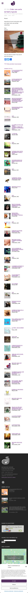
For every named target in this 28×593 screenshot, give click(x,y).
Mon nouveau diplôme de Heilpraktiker (17, 108)
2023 (13, 169)
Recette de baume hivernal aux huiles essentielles (16, 205)
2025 (13, 116)
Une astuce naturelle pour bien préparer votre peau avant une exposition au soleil (17, 100)
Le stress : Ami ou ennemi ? (18, 328)
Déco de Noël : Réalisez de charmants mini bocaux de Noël (17, 381)
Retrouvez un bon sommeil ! (16, 302)
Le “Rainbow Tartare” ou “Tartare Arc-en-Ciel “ (18, 266)
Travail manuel (17, 64)
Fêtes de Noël (10, 64)
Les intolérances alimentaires (16, 275)
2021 (13, 222)
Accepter (14, 580)
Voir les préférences (14, 588)
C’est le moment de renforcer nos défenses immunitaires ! (17, 249)
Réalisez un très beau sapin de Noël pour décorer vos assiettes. (17, 408)
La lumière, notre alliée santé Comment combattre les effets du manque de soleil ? (17, 127)
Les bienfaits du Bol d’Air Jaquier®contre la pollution (18, 373)
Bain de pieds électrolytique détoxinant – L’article (17, 214)
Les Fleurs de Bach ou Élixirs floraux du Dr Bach (17, 161)
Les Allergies (15, 283)
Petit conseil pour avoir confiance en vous (18, 319)
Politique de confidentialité (8, 591)
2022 (13, 195)
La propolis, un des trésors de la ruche (16, 178)
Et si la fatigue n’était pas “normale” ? (17, 71)
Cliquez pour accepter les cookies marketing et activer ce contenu (14, 41)
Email (3, 540)
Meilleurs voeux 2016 (17, 398)
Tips (16, 14)
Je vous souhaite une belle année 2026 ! (17, 80)
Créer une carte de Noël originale (17, 355)
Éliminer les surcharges (17, 389)
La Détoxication (16, 425)
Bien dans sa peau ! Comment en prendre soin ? (17, 240)
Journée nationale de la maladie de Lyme (18, 311)
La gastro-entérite (16, 416)
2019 (13, 292)
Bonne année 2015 (16, 433)
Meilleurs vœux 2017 (17, 363)
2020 (13, 257)
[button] (26, 566)
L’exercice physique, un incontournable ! (17, 346)
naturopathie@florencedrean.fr (11, 474)
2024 (13, 142)
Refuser (14, 584)
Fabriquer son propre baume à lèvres (17, 231)
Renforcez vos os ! (16, 186)
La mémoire (14, 133)
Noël (14, 14)
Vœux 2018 (14, 336)
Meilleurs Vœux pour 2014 (17, 443)
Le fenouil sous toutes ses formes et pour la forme (17, 152)
